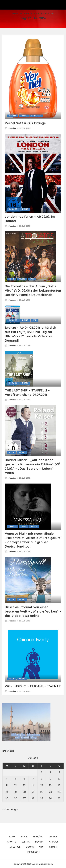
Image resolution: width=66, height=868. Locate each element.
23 (50, 792)
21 (33, 792)
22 (41, 792)
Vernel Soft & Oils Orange (25, 123)
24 (59, 792)
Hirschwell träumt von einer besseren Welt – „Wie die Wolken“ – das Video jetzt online (33, 611)
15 (42, 785)
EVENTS (12, 526)
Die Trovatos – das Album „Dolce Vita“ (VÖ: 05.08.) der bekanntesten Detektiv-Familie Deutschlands (33, 290)
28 (32, 798)
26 (15, 798)
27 (24, 798)
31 (59, 798)
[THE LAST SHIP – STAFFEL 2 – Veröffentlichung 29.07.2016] (19, 368)
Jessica (12, 128)
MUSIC (22, 279)
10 (59, 779)
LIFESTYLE (36, 116)
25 (6, 798)
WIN (32, 279)
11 (7, 785)
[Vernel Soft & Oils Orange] (33, 78)
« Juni (5, 809)
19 (15, 792)
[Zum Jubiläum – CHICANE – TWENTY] (33, 654)
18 (7, 792)
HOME (24, 116)
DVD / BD (13, 209)
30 (50, 798)
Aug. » (14, 809)
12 (15, 785)
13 (24, 785)
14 (33, 785)
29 (41, 798)
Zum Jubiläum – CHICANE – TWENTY (33, 686)
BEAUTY (12, 116)
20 (24, 792)
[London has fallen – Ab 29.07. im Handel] (33, 173)
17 (59, 785)
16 (50, 785)
